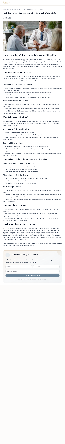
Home (4, 9)
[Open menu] (61, 2)
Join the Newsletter (34, 275)
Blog (9, 9)
